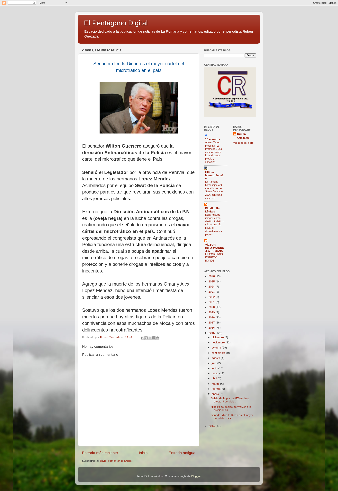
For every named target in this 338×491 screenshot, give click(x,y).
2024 (212, 286)
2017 (212, 322)
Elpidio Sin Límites (212, 210)
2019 (212, 312)
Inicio (143, 453)
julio (214, 363)
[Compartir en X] (150, 338)
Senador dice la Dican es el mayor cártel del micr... (232, 417)
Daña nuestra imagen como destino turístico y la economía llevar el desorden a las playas (214, 224)
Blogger (196, 476)
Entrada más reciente (100, 453)
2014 (212, 426)
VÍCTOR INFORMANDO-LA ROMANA (214, 248)
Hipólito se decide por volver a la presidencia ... (231, 408)
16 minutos (212, 139)
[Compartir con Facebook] (154, 338)
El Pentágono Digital (116, 23)
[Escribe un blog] (146, 338)
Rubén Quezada (243, 136)
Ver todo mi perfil (243, 142)
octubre (217, 347)
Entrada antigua (182, 453)
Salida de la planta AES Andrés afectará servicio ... (230, 400)
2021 (212, 302)
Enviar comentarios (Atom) (116, 460)
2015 (212, 333)
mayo (215, 373)
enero (216, 393)
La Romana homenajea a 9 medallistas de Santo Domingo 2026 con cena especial (214, 189)
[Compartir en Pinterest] (157, 338)
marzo (216, 383)
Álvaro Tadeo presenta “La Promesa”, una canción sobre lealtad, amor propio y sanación (213, 152)
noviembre (219, 342)
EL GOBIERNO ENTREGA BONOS (214, 257)
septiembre (219, 352)
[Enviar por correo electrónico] (143, 338)
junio (215, 368)
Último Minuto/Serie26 (214, 175)
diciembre (218, 337)
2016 (212, 327)
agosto (216, 358)
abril (215, 378)
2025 (212, 281)
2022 (212, 297)
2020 (212, 307)
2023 (212, 291)
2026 (212, 276)
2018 (212, 317)
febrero (216, 388)
